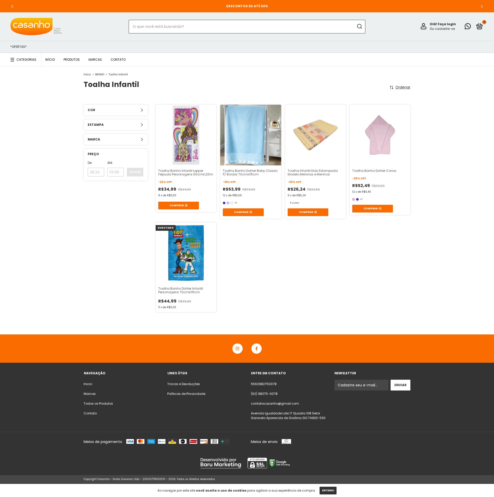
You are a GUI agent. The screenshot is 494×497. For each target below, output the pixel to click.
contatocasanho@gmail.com (275, 403)
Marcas (95, 59)
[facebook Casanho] (256, 348)
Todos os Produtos (98, 403)
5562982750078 (264, 384)
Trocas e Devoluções (183, 384)
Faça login (447, 24)
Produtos (72, 59)
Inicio (88, 384)
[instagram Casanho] (237, 348)
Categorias (26, 59)
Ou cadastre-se (442, 28)
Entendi (328, 490)
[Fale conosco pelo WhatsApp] (467, 27)
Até (109, 163)
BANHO (99, 74)
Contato (118, 59)
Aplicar (135, 172)
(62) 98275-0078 (264, 394)
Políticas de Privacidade (186, 394)
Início (50, 59)
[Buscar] (359, 26)
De (90, 163)
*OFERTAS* (18, 47)
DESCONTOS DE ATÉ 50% (247, 6)
